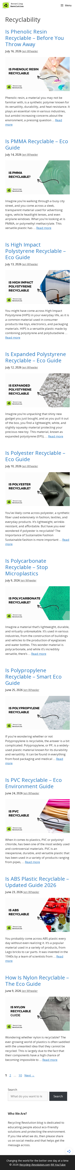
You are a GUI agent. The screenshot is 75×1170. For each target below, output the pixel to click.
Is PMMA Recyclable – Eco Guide (36, 144)
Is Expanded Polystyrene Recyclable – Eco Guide (35, 357)
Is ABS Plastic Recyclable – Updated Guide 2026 (37, 882)
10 (20, 1075)
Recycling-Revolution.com (34, 1164)
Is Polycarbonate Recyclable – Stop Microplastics (26, 567)
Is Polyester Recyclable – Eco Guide (35, 456)
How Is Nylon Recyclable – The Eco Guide (37, 980)
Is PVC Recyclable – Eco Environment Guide (33, 783)
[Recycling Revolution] (13, 5)
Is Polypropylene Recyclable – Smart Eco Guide (33, 676)
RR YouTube (58, 1164)
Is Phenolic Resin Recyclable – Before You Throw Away (34, 38)
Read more (43, 228)
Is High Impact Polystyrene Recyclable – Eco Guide (35, 251)
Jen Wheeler (30, 51)
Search (12, 1090)
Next (29, 1075)
